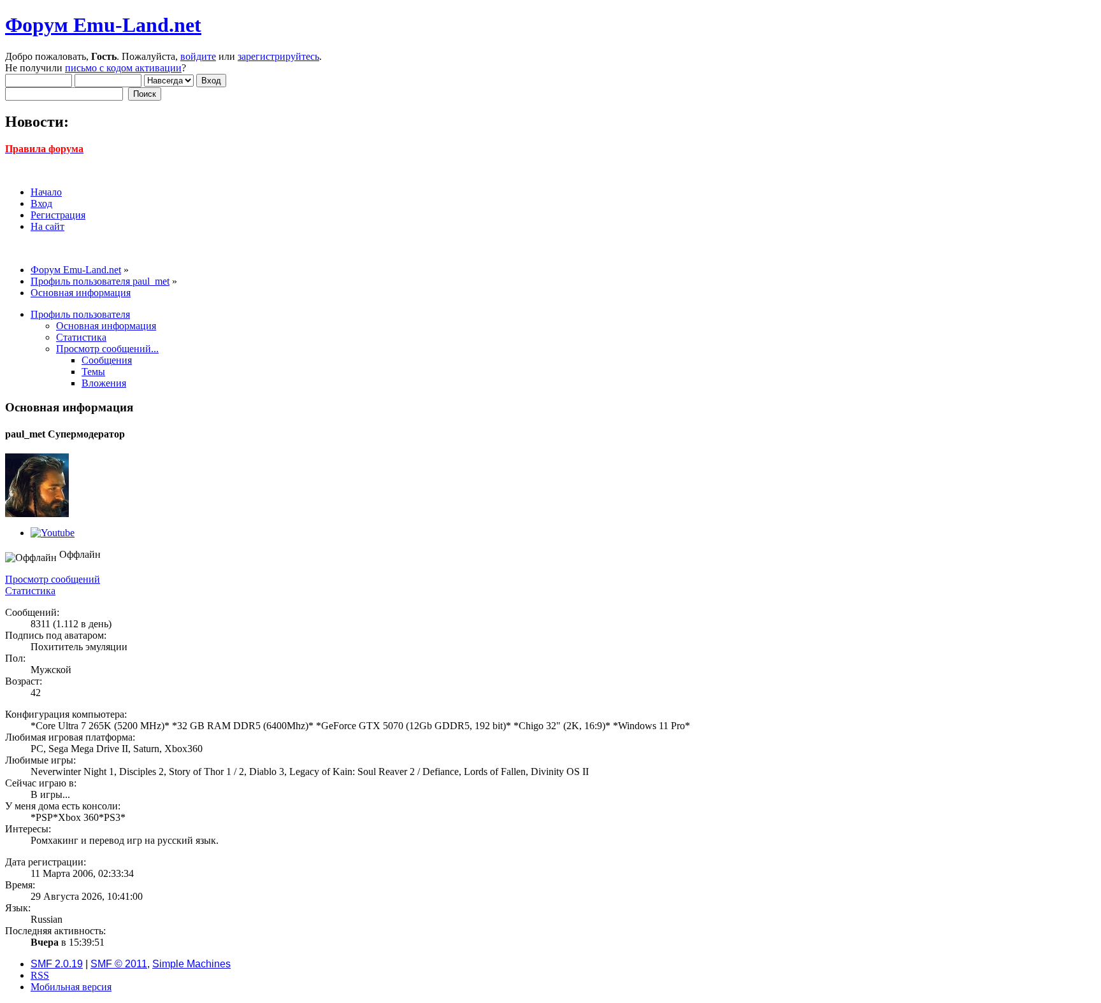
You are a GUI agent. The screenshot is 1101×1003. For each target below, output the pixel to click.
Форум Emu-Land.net (103, 24)
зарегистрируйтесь (278, 56)
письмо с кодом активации (123, 67)
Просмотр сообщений (52, 579)
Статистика (30, 590)
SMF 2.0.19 (57, 963)
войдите (198, 56)
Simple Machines (191, 963)
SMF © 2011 (118, 963)
